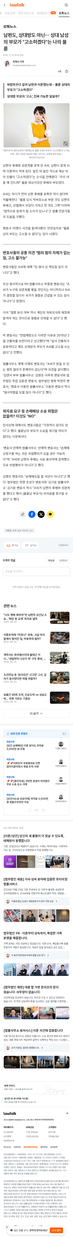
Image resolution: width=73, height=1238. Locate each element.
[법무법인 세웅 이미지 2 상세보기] (29, 915)
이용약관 (17, 1147)
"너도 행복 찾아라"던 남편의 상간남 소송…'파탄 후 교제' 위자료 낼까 (25, 617)
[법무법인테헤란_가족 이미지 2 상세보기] (26, 861)
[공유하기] (66, 71)
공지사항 (51, 1132)
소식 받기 (56, 1230)
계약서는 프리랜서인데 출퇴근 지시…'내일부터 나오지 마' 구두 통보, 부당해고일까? (25, 657)
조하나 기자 (18, 61)
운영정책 (53, 1147)
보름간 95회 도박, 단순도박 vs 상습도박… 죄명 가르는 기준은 (25, 696)
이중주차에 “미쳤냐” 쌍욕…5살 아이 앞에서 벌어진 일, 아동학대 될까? (24, 636)
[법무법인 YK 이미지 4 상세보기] (49, 969)
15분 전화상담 (32, 1132)
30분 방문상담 (32, 1136)
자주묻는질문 (53, 1136)
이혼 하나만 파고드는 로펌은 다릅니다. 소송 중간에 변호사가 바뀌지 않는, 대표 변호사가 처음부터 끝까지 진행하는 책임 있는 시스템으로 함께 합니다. (36, 1038)
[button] (65, 143)
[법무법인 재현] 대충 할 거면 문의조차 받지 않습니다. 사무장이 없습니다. (31, 989)
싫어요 (33, 545)
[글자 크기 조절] (59, 71)
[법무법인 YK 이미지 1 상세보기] (10, 969)
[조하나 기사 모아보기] (7, 63)
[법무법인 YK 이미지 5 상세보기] (62, 969)
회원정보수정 (9, 1140)
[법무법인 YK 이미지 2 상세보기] (23, 969)
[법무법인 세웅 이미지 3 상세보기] (47, 915)
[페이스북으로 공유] (31, 514)
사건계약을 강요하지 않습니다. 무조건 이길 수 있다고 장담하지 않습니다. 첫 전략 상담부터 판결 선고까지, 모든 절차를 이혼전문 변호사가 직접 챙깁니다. (35, 999)
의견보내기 (63, 545)
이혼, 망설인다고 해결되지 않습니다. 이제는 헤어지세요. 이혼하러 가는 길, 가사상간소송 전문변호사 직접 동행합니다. (35, 848)
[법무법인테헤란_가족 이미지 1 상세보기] (10, 861)
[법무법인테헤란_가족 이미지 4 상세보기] (54, 861)
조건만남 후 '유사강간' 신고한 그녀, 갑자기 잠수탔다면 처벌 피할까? (25, 676)
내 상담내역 (8, 1132)
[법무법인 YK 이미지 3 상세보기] (36, 969)
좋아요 (15, 545)
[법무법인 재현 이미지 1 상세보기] (12, 1013)
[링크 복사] (22, 514)
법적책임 (43, 1147)
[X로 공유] (41, 514)
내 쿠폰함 (7, 1136)
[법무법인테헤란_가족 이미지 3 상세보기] (40, 861)
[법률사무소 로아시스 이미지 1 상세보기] (12, 1062)
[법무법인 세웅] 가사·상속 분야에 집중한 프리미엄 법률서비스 (35, 881)
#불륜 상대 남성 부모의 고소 (19, 530)
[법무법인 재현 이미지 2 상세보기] (29, 1013)
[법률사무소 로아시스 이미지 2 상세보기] (29, 1062)
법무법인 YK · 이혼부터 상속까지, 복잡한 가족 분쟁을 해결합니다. (33, 935)
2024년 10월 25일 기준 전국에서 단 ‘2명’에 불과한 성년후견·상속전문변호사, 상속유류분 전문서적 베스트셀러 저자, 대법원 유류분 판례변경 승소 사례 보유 (34, 891)
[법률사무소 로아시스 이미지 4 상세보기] (62, 1062)
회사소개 (7, 1147)
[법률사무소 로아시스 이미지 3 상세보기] (45, 1062)
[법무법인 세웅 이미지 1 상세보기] (12, 915)
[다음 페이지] (43, 810)
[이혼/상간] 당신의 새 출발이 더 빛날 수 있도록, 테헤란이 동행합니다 (34, 838)
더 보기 (34, 713)
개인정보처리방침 (30, 1147)
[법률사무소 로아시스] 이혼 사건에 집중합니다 (33, 1030)
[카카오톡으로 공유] (50, 514)
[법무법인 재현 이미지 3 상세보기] (47, 1013)
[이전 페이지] (30, 810)
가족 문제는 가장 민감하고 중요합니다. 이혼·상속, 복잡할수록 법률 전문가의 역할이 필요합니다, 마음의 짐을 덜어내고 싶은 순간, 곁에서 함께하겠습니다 (36, 945)
